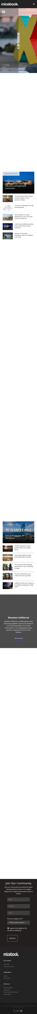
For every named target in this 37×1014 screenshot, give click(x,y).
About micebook (8, 988)
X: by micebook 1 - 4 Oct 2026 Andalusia (5, 65)
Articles (6, 976)
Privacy (21, 1007)
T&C (15, 1007)
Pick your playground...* (15, 919)
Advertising (7, 990)
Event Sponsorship (9, 966)
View (5, 70)
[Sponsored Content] (18, 192)
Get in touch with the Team (11, 992)
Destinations (7, 978)
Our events (7, 964)
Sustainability (7, 994)
